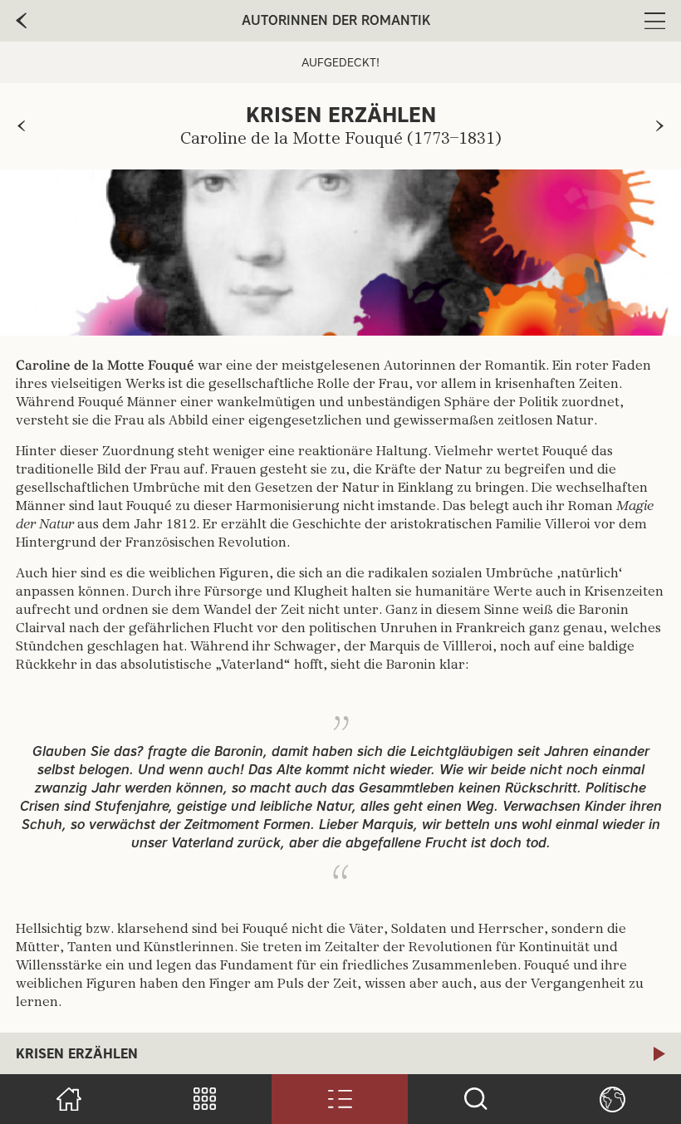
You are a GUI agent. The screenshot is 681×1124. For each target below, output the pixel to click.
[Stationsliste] (340, 1099)
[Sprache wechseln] (612, 1099)
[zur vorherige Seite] (21, 21)
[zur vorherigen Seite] (21, 126)
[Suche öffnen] (475, 1099)
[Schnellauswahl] (204, 1099)
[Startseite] (68, 1099)
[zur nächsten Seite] (660, 126)
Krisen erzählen (77, 1054)
